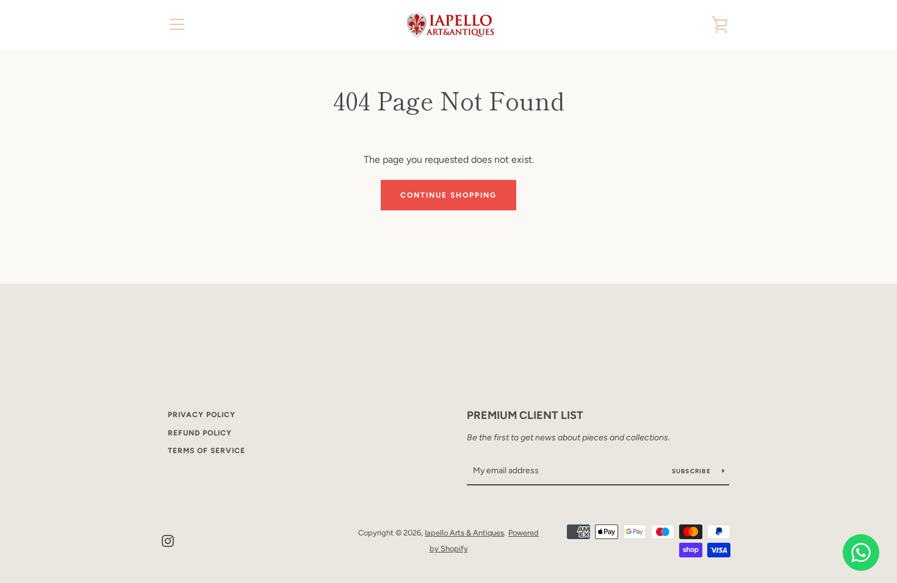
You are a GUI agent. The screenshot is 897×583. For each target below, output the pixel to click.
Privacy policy (202, 414)
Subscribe (692, 471)
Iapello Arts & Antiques (464, 532)
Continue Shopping (448, 195)
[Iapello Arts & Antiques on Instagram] (168, 540)
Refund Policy (200, 433)
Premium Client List (525, 415)
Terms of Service (206, 450)
